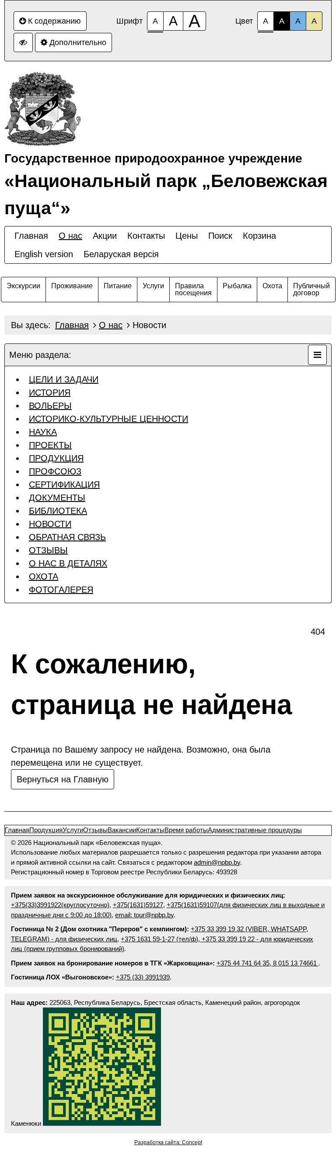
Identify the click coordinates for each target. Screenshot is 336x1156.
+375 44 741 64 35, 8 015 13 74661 (267, 963)
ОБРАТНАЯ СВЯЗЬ (67, 537)
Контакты (146, 235)
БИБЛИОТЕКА (58, 511)
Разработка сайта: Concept (168, 1142)
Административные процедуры (255, 830)
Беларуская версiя (121, 254)
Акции (105, 235)
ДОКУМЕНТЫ (57, 497)
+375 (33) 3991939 (143, 977)
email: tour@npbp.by (144, 915)
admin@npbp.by (217, 862)
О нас (70, 235)
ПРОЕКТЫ (50, 445)
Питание (118, 286)
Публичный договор (311, 289)
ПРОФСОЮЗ (55, 471)
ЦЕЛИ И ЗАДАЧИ (63, 379)
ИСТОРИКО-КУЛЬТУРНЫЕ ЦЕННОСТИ (108, 419)
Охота (272, 286)
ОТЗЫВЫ (48, 550)
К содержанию (54, 21)
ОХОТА (43, 576)
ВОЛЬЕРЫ (50, 405)
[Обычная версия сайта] (23, 42)
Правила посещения (193, 289)
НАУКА (43, 432)
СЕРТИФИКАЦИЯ (64, 484)
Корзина (259, 235)
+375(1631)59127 (138, 905)
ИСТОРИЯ (49, 392)
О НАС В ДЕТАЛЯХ (68, 563)
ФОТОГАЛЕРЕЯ (61, 589)
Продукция (46, 830)
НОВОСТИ (50, 524)
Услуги (153, 286)
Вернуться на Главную (62, 779)
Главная (31, 235)
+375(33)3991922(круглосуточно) (60, 905)
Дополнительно (77, 42)
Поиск (220, 235)
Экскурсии (23, 286)
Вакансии (122, 830)
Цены (186, 235)
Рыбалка (237, 286)
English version (43, 254)
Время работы (186, 830)
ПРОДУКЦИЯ (56, 458)
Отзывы (95, 830)
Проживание (72, 286)
